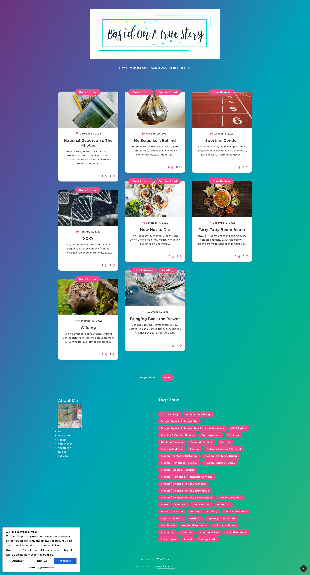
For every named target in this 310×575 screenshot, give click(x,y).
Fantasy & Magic (172, 449)
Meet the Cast (139, 67)
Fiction (194, 449)
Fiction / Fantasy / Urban (221, 455)
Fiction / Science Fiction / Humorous (185, 490)
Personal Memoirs (194, 525)
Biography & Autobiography (179, 421)
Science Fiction (209, 532)
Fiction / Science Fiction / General (183, 483)
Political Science (225, 525)
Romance (167, 532)
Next (167, 377)
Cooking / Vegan (172, 442)
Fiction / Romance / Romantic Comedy (186, 476)
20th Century (170, 414)
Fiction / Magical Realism (177, 469)
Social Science (236, 532)
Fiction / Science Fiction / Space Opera (186, 497)
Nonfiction (168, 525)
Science (186, 532)
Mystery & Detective (221, 518)
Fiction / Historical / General (179, 462)
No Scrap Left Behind (155, 140)
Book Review (88, 91)
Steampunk (168, 539)
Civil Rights (238, 428)
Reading (167, 270)
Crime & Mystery (201, 442)
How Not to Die (155, 230)
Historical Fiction (172, 511)
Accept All (65, 560)
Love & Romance (236, 511)
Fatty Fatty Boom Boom (221, 230)
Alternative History (198, 414)
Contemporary (210, 435)
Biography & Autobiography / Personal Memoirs (192, 428)
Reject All (41, 560)
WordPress (162, 559)
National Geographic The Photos (88, 143)
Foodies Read (168, 91)
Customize (17, 560)
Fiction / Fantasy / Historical (179, 455)
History (195, 511)
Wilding (88, 328)
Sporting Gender (221, 140)
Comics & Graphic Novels (177, 435)
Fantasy (225, 442)
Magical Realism (172, 518)
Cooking (233, 435)
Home (123, 67)
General (180, 504)
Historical (223, 504)
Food (164, 504)
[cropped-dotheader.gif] (155, 34)
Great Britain (201, 504)
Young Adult (207, 539)
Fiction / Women (231, 497)
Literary (212, 511)
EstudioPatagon (166, 566)
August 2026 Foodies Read (168, 67)
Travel (188, 539)
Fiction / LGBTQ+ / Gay (220, 462)
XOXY (88, 238)
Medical (195, 518)
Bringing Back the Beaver (155, 319)
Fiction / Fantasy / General (224, 449)
